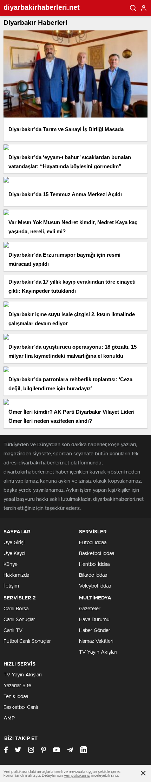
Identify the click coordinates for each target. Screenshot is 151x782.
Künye (11, 564)
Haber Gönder (94, 630)
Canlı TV (13, 630)
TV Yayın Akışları (98, 652)
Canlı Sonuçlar (19, 619)
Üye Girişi (14, 542)
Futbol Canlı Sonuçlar (27, 641)
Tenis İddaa (16, 696)
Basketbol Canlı (21, 707)
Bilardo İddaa (93, 575)
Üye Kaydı (15, 553)
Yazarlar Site (17, 685)
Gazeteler (89, 608)
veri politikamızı (77, 775)
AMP (9, 718)
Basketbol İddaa (96, 553)
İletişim (11, 586)
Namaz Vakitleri (96, 641)
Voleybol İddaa (95, 586)
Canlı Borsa (16, 608)
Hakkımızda (16, 575)
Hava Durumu (94, 619)
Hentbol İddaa (94, 564)
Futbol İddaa (92, 542)
